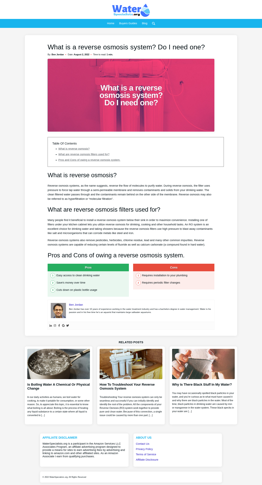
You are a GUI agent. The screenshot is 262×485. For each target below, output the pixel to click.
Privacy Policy (144, 449)
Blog (144, 23)
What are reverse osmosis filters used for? (83, 154)
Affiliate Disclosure (147, 459)
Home (110, 23)
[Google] (63, 325)
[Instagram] (55, 325)
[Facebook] (59, 325)
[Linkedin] (50, 325)
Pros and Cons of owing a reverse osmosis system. (89, 159)
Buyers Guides (128, 23)
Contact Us (142, 443)
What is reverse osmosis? (74, 148)
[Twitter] (67, 325)
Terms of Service (146, 454)
